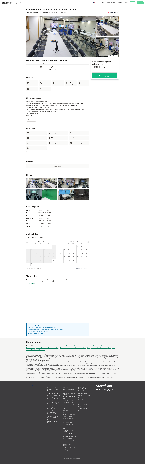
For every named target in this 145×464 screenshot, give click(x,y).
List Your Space (82, 391)
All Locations (66, 385)
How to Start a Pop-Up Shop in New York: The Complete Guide (53, 399)
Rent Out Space (82, 393)
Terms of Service (82, 408)
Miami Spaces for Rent (69, 400)
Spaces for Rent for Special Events (68, 444)
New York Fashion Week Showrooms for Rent (53, 416)
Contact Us (81, 400)
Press (79, 406)
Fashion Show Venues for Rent (69, 441)
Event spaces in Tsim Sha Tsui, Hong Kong (68, 345)
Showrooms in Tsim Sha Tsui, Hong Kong (45, 345)
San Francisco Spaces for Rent (69, 393)
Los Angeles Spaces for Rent (69, 397)
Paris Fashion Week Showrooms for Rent (52, 413)
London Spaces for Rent (69, 404)
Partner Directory (51, 387)
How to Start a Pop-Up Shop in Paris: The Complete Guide (53, 409)
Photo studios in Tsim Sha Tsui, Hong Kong (47, 348)
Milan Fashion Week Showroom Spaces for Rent (53, 421)
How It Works (50, 385)
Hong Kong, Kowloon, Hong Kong (36, 63)
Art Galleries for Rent (68, 422)
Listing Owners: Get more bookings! (83, 388)
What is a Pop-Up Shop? (53, 395)
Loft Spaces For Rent (68, 434)
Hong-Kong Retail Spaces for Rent (67, 411)
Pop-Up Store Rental (68, 416)
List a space (81, 385)
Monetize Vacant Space (84, 395)
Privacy (80, 411)
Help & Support (82, 404)
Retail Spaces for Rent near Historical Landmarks (69, 449)
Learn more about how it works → (36, 333)
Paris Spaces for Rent (68, 402)
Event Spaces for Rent (69, 424)
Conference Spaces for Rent (69, 427)
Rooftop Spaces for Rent (69, 436)
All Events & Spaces (68, 387)
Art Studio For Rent (68, 438)
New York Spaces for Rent (68, 390)
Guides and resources (52, 393)
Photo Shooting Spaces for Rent (69, 431)
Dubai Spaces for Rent (69, 414)
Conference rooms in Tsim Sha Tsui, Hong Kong (73, 348)
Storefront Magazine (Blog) (52, 390)
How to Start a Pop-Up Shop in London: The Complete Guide (53, 404)
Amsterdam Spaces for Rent (69, 407)
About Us (80, 402)
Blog (79, 397)
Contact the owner (30, 283)
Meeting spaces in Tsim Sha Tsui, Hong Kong (99, 348)
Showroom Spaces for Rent (68, 419)
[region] (57, 306)
